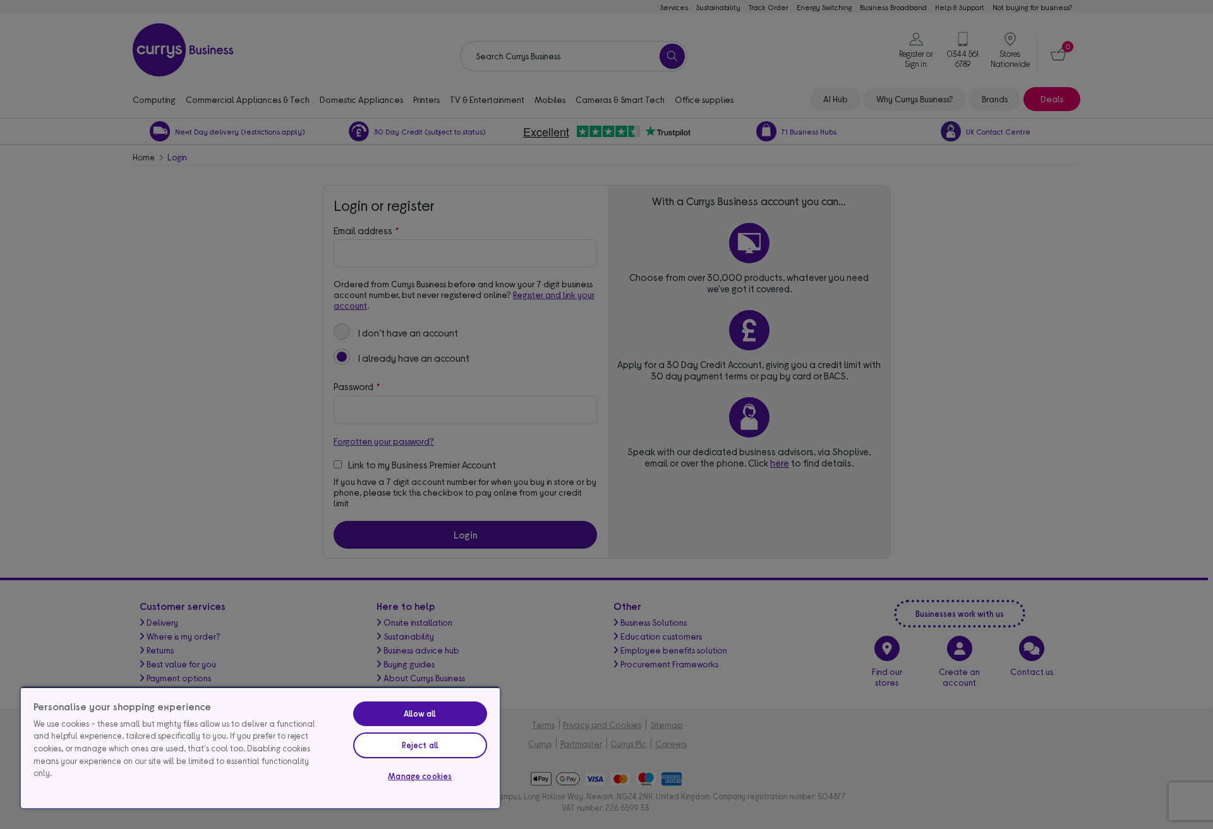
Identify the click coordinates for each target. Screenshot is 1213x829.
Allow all (420, 713)
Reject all (420, 745)
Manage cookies (420, 776)
